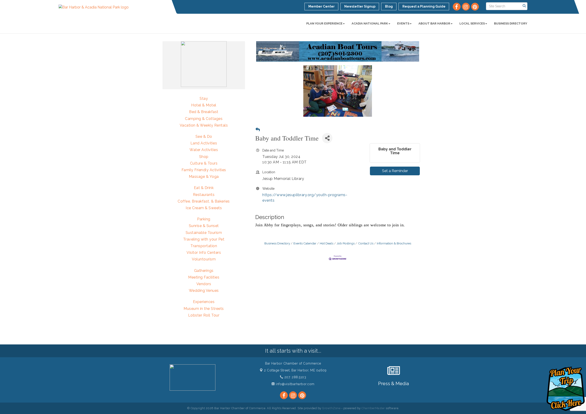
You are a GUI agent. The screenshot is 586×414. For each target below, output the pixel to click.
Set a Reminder (395, 171)
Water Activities (204, 150)
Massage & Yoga (204, 176)
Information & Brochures (394, 243)
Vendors (203, 284)
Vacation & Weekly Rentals (204, 125)
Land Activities (203, 143)
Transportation (203, 246)
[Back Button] (257, 129)
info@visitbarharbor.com (295, 384)
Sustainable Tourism (204, 232)
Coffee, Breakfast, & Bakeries (204, 201)
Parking (203, 219)
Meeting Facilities (203, 277)
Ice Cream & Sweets (204, 208)
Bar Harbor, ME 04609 (295, 370)
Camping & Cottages (203, 118)
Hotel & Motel (203, 105)
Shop (204, 156)
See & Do (203, 136)
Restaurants (204, 194)
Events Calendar (304, 243)
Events (403, 23)
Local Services (472, 23)
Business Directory (510, 23)
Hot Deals (326, 243)
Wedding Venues (204, 290)
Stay (204, 98)
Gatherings (204, 270)
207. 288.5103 (294, 377)
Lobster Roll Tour (204, 315)
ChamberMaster (373, 408)
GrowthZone (331, 408)
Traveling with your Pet (204, 239)
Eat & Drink (204, 188)
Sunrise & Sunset (204, 226)
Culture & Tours (204, 163)
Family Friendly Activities (204, 170)
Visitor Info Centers (204, 252)
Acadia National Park (370, 23)
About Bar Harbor (434, 23)
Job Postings (346, 243)
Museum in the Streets (204, 308)
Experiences (204, 302)
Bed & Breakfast (203, 112)
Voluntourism (204, 259)
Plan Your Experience (324, 23)
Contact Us (365, 243)
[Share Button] (327, 138)
